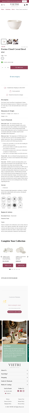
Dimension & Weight (7, 111)
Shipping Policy (7, 403)
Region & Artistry (6, 212)
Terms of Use (21, 399)
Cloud (2, 58)
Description (4, 100)
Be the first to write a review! (14, 311)
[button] (3, 41)
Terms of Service (7, 401)
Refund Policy (21, 401)
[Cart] (27, 5)
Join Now (24, 1)
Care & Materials (6, 120)
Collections (8, 9)
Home (2, 9)
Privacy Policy (21, 403)
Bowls (13, 9)
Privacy (8, 399)
